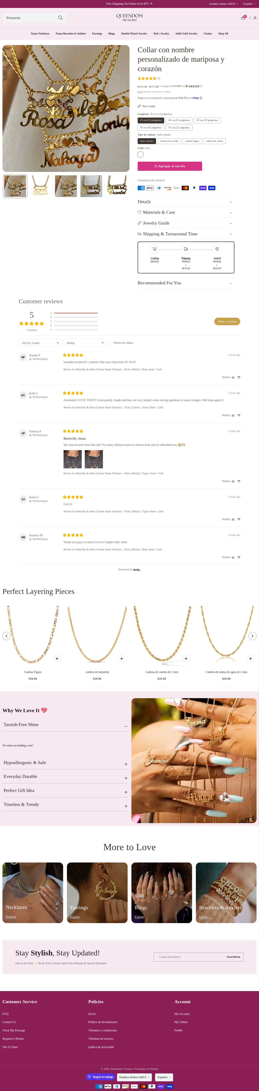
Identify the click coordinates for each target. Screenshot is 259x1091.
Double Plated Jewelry (134, 33)
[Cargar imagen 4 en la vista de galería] (91, 186)
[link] (148, 78)
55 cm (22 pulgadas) (179, 127)
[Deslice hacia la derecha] (128, 186)
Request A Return (13, 1038)
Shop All (223, 33)
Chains (208, 33)
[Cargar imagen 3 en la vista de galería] (66, 186)
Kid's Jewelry (161, 33)
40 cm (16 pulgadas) (179, 120)
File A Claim (10, 1047)
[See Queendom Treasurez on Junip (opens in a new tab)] (137, 569)
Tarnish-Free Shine (21, 724)
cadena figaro (192, 141)
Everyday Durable (20, 776)
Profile (178, 1030)
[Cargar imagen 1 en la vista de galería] (15, 186)
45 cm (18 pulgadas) (207, 120)
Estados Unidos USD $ (222, 3)
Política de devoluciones (102, 1022)
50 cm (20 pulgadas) (151, 127)
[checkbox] (129, 343)
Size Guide (148, 106)
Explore (11, 917)
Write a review (227, 321)
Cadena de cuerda (169, 141)
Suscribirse (233, 957)
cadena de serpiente (97, 672)
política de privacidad (101, 1047)
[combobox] (34, 18)
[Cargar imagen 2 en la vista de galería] (41, 186)
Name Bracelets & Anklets (71, 33)
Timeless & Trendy (21, 804)
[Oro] (140, 154)
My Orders (181, 1022)
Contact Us (9, 1022)
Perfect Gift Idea (19, 790)
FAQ (5, 1013)
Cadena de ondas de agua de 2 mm (226, 672)
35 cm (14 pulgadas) (151, 120)
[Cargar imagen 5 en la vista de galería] (117, 186)
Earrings (97, 33)
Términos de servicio (100, 1038)
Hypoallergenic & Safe (25, 762)
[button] (181, 86)
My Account (181, 1013)
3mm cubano (146, 141)
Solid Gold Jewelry (186, 33)
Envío (140, 92)
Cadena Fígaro (33, 672)
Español (248, 3)
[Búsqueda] (60, 18)
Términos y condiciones (102, 1030)
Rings (111, 33)
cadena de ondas (214, 141)
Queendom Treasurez (122, 1069)
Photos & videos (123, 342)
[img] (38, 358)
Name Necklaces (40, 33)
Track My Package (13, 1030)
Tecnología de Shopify (146, 1069)
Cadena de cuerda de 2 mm (161, 672)
